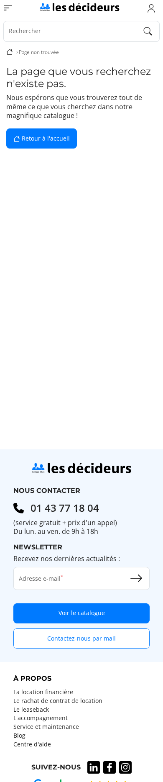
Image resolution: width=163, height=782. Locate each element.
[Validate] (136, 578)
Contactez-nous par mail (81, 638)
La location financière (43, 692)
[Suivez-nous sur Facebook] (109, 767)
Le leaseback (31, 709)
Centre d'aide (32, 744)
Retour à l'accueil (45, 138)
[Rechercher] (148, 31)
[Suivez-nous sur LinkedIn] (93, 767)
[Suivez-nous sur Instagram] (125, 767)
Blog (19, 735)
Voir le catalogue (82, 613)
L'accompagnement (40, 718)
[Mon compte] (151, 8)
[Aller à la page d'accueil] (79, 6)
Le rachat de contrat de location (57, 700)
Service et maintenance (46, 726)
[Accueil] (9, 52)
